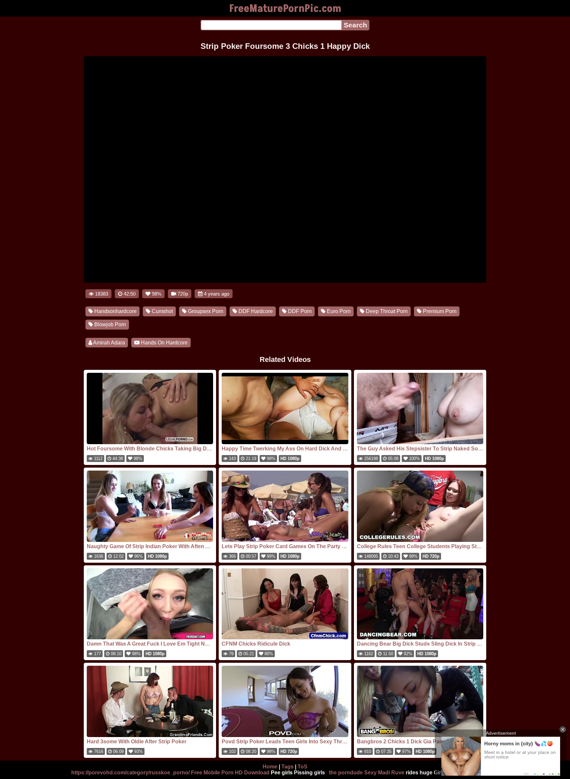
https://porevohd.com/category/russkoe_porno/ (130, 772)
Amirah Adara (108, 342)
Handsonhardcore (115, 311)
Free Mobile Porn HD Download (230, 772)
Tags (287, 766)
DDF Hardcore (255, 311)
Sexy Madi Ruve (384, 772)
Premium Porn (439, 311)
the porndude (346, 772)
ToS (302, 766)
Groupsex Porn (205, 311)
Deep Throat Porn (386, 311)
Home (270, 766)
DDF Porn (299, 311)
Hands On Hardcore (164, 342)
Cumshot (161, 311)
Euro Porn (338, 311)
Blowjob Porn (109, 324)
